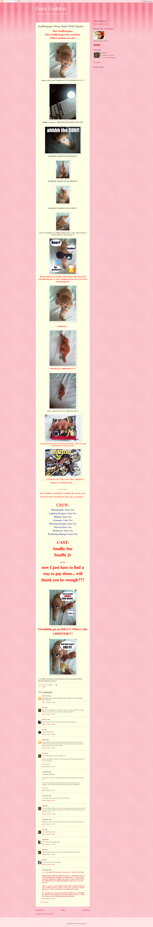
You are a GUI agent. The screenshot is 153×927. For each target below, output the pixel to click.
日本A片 (47, 889)
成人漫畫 (80, 887)
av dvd (43, 872)
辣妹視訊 (81, 877)
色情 (43, 877)
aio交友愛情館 (65, 877)
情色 (78, 872)
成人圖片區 (64, 893)
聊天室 (53, 872)
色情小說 (67, 875)
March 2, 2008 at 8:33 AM (48, 790)
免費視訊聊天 (52, 879)
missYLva (44, 719)
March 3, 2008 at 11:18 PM (48, 844)
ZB (43, 860)
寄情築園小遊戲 (59, 896)
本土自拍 (63, 872)
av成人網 (48, 872)
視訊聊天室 (45, 879)
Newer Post (40, 910)
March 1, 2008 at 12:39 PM (48, 702)
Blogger (84, 923)
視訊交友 (78, 879)
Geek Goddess (51, 8)
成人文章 (58, 893)
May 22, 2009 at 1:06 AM (48, 898)
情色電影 (58, 877)
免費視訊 (59, 879)
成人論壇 (57, 872)
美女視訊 (73, 879)
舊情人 (82, 872)
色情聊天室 (61, 875)
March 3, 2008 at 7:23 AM (48, 824)
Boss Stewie (45, 696)
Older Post (86, 910)
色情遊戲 (47, 877)
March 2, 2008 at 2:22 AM (48, 766)
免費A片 (44, 886)
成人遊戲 (78, 893)
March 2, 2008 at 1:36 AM (48, 748)
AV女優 (54, 886)
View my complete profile (108, 57)
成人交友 (44, 882)
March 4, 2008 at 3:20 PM (48, 864)
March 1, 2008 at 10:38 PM (48, 734)
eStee (43, 708)
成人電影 (75, 889)
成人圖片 (74, 887)
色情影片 (48, 887)
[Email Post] (56, 684)
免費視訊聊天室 (49, 881)
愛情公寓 (74, 872)
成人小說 (53, 893)
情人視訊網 (57, 881)
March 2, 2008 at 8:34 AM (48, 800)
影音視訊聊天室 (65, 881)
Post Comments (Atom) (48, 914)
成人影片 (81, 881)
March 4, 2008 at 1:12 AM (48, 854)
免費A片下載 (53, 889)
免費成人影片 (72, 893)
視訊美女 (67, 879)
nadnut (44, 839)
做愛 (65, 894)
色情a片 (72, 877)
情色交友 (55, 875)
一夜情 (76, 877)
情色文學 (50, 875)
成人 (43, 893)
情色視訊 (53, 877)
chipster (44, 686)
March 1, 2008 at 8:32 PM (48, 724)
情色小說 (82, 875)
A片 (70, 872)
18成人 (70, 887)
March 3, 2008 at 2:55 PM (48, 834)
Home (63, 910)
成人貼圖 (47, 893)
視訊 (63, 879)
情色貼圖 (44, 875)
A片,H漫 (65, 887)
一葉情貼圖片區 (74, 875)
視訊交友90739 (74, 881)
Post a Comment (44, 902)
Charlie (44, 740)
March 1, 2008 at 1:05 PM (48, 714)
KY (43, 729)
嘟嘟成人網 (69, 889)
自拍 (67, 872)
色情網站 (75, 886)
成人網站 (59, 887)
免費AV (70, 886)
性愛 (59, 889)
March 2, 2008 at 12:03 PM (48, 814)
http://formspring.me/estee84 (100, 24)
